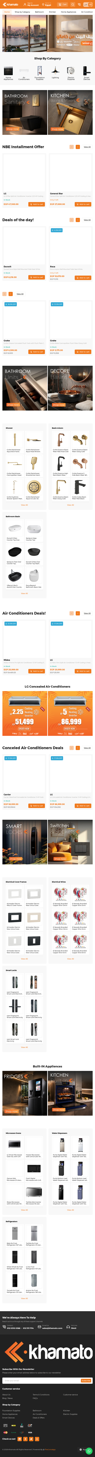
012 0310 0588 (13, 1328)
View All (24, 505)
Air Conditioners (40, 1414)
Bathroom (37, 1411)
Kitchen (66, 1411)
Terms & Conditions (41, 1395)
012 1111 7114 (28, 1328)
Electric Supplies (70, 1414)
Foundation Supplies (11, 1411)
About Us (6, 1395)
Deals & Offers (38, 1418)
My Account (33, 5)
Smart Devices (8, 1418)
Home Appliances (9, 1414)
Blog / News (7, 1398)
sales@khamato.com (52, 1328)
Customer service (70, 1395)
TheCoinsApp (50, 1449)
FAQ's (35, 1398)
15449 (73, 1328)
